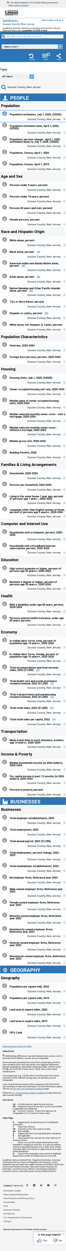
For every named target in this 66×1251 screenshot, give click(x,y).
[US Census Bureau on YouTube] (48, 1185)
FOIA (5, 1206)
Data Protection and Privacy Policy (18, 1198)
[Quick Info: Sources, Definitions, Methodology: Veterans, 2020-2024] (5, 344)
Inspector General (11, 1210)
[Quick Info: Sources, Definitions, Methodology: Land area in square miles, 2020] (5, 1008)
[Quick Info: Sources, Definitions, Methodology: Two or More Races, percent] (5, 300)
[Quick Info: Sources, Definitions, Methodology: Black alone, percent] (5, 251)
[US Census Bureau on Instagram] (55, 1185)
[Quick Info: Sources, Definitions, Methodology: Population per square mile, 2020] (5, 985)
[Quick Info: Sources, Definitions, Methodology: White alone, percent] (5, 239)
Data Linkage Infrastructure (15, 1194)
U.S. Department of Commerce (17, 1217)
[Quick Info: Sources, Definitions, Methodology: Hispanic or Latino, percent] (5, 312)
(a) (38, 251)
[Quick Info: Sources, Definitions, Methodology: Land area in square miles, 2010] (5, 1020)
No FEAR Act (9, 1213)
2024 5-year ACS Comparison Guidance (27, 1089)
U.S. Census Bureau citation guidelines (29, 1093)
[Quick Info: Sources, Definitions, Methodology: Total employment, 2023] (5, 828)
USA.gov (7, 1221)
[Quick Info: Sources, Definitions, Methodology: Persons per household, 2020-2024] (5, 484)
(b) (46, 313)
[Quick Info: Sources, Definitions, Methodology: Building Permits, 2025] (5, 451)
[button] (31, 57)
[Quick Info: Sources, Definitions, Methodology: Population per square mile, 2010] (5, 997)
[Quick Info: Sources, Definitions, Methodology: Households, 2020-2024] (5, 472)
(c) (38, 670)
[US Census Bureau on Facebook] (27, 1185)
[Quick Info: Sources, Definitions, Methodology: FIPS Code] (5, 1031)
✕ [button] (64, 1234)
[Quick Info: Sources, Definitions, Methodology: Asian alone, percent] (5, 276)
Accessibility (9, 1202)
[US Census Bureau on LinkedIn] (41, 1185)
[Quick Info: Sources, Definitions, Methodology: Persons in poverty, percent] (5, 788)
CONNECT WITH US (13, 1186)
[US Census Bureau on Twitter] (34, 1185)
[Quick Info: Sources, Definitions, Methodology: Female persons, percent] (5, 218)
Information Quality (12, 1190)
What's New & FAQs (51, 20)
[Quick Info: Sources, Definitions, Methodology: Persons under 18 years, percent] (5, 195)
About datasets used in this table (17, 1046)
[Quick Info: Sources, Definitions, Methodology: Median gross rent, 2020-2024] (5, 440)
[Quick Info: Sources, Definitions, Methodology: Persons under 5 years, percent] (5, 184)
